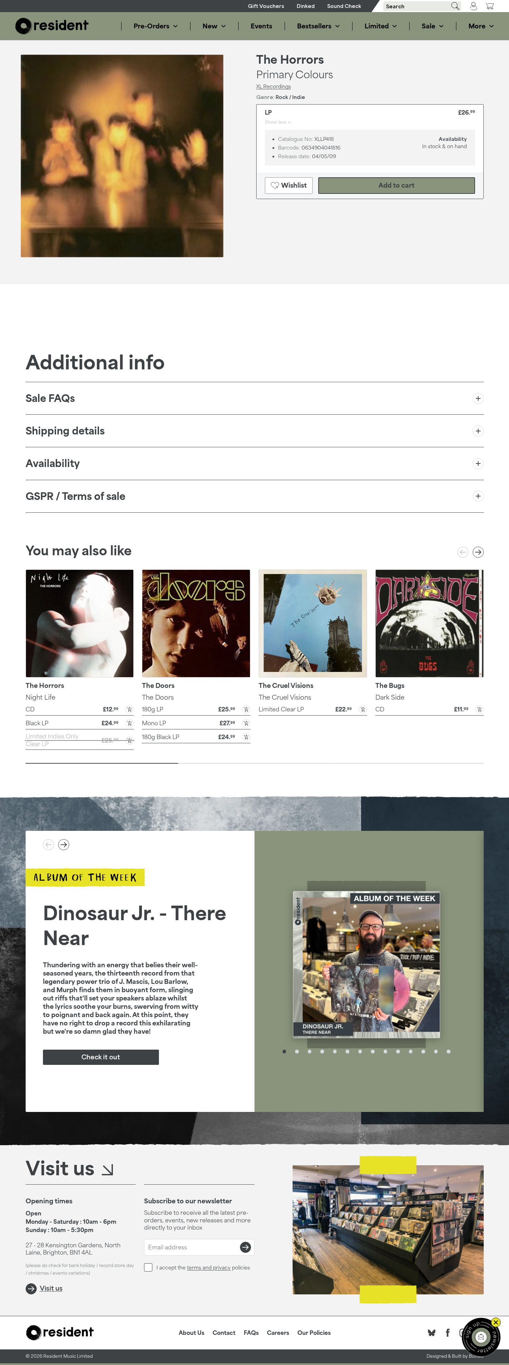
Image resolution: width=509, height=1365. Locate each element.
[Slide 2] (254, 763)
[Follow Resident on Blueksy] (432, 1333)
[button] (80, 709)
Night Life (40, 697)
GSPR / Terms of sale (75, 496)
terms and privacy (209, 1267)
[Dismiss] (496, 1322)
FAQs (251, 1332)
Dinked (306, 6)
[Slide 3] (407, 763)
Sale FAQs (50, 398)
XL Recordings (273, 86)
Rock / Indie (290, 97)
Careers (278, 1332)
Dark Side (389, 697)
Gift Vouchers (266, 6)
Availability (53, 463)
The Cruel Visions (285, 697)
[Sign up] (245, 1247)
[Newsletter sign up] (481, 1337)
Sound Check (344, 6)
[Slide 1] (102, 763)
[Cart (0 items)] (489, 6)
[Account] (473, 6)
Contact (224, 1332)
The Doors (158, 697)
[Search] (452, 6)
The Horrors (290, 59)
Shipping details (65, 431)
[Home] (52, 26)
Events (261, 26)
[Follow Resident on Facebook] (448, 1333)
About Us (191, 1332)
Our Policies (314, 1332)
